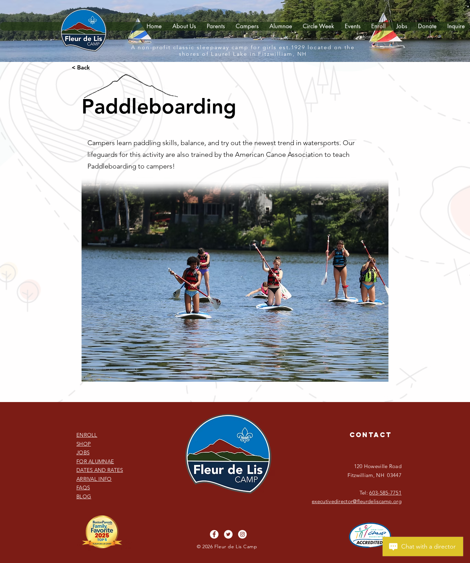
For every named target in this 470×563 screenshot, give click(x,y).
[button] (215, 26)
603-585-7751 (385, 492)
